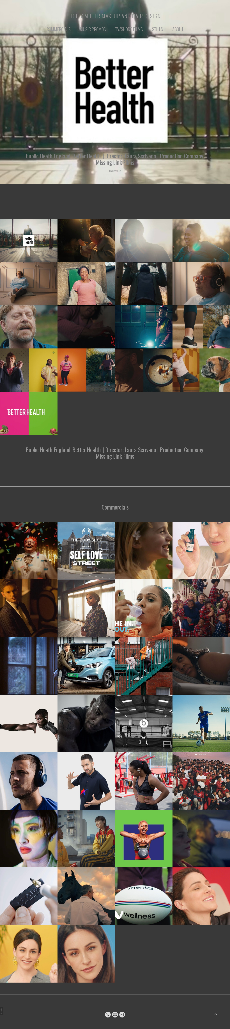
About (177, 29)
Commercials (59, 29)
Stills (157, 29)
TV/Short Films (129, 29)
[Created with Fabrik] (1, 1011)
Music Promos (93, 29)
